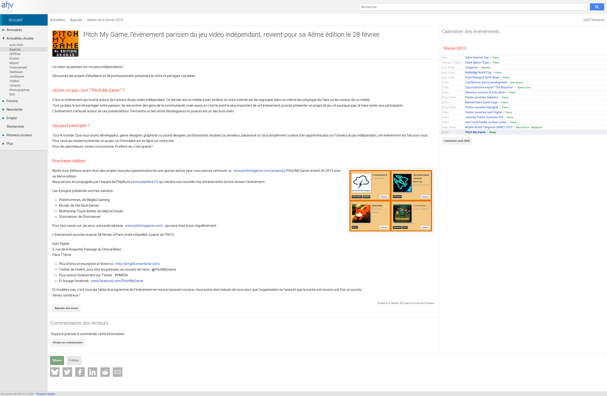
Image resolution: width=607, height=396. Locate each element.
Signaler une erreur (66, 308)
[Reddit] (105, 372)
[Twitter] (67, 372)
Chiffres (14, 54)
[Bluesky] (55, 372)
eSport (14, 63)
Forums (12, 101)
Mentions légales (45, 393)
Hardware (16, 72)
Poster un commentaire (67, 342)
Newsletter (15, 109)
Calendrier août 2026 (457, 140)
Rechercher (15, 126)
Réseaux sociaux (19, 135)
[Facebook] (80, 372)
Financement (18, 67)
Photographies (19, 90)
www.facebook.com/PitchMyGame (117, 281)
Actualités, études (20, 38)
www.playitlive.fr (144, 182)
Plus (10, 144)
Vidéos (14, 81)
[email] (117, 372)
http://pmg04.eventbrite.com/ (137, 264)
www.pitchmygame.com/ (144, 226)
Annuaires (14, 30)
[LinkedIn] (92, 372)
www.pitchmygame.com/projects (259, 171)
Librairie (14, 85)
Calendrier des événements (471, 31)
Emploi (12, 118)
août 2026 (16, 45)
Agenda (14, 49)
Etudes (14, 58)
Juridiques (16, 76)
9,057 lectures (593, 20)
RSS (12, 94)
